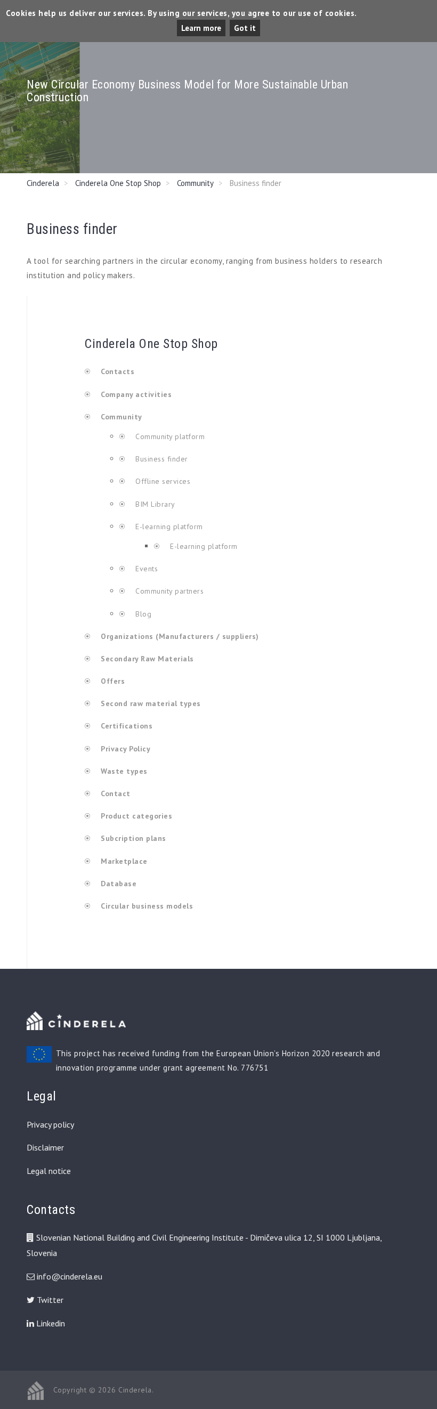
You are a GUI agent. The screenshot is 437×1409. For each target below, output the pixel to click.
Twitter (49, 1299)
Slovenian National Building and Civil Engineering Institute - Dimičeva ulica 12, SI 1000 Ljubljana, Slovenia (204, 1245)
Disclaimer (45, 1147)
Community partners (168, 591)
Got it (245, 28)
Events (145, 568)
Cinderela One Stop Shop (118, 183)
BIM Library (154, 504)
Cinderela (43, 183)
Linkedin (49, 1323)
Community (195, 183)
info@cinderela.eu (69, 1276)
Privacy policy (50, 1124)
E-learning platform (169, 526)
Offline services (161, 481)
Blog (142, 614)
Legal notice (49, 1170)
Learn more (201, 28)
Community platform (169, 436)
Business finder (160, 459)
